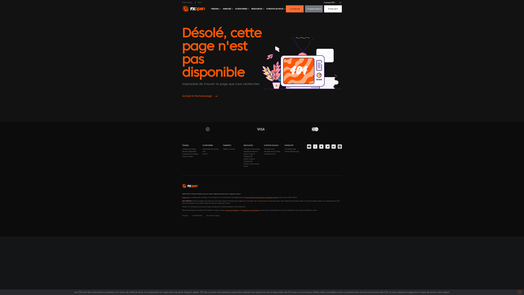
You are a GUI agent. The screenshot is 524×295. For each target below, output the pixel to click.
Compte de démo (313, 9)
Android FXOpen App (292, 151)
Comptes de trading (189, 149)
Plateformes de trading (210, 149)
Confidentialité (197, 215)
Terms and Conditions (232, 210)
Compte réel (295, 9)
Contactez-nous (269, 154)
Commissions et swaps (190, 154)
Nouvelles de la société (272, 151)
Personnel (187, 3)
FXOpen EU (185, 197)
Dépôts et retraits (229, 149)
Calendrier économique (252, 149)
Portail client (333, 9)
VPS (204, 151)
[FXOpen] (196, 9)
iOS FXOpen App (290, 149)
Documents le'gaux (212, 215)
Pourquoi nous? (269, 149)
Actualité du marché (250, 151)
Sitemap (185, 215)
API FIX (205, 154)
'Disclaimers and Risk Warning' (251, 210)
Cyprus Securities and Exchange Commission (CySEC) (261, 197)
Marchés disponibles (189, 151)
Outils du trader (187, 156)
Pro (200, 3)
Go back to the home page (197, 96)
